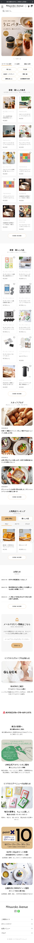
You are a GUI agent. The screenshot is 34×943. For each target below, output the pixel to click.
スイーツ (17, 524)
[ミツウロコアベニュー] (14, 6)
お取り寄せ (8, 519)
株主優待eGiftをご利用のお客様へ (17, 2)
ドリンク (27, 524)
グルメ (6, 524)
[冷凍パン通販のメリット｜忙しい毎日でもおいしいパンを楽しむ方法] (17, 417)
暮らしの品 (25, 519)
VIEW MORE (17, 236)
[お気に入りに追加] (14, 97)
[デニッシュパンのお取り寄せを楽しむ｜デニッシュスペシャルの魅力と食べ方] (17, 475)
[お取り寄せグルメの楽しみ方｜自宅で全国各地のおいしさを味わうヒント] (17, 446)
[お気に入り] (26, 6)
